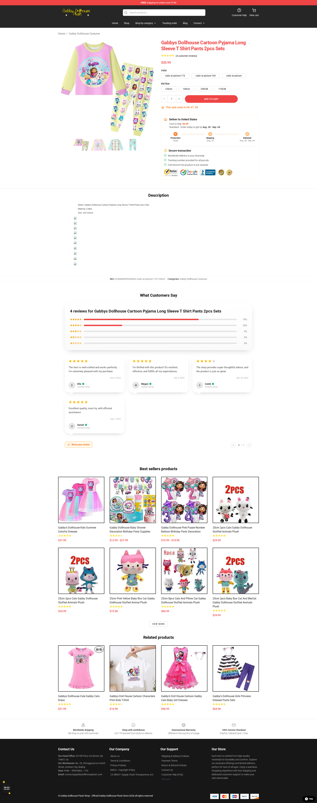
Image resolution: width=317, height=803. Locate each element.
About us (115, 756)
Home (61, 33)
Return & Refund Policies (174, 765)
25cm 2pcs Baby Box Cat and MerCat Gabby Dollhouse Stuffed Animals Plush (234, 602)
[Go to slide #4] (133, 145)
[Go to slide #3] (115, 145)
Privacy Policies (118, 765)
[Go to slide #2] (98, 145)
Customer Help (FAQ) (172, 774)
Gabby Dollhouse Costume (84, 33)
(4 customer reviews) (186, 56)
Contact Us (167, 770)
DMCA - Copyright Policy (122, 770)
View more (158, 624)
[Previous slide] (63, 88)
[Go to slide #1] (81, 145)
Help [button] (311, 799)
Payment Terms (169, 760)
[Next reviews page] (249, 445)
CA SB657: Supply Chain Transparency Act (131, 774)
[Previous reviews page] (233, 445)
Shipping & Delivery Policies (175, 756)
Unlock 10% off (7, 788)
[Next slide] (150, 88)
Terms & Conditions (120, 760)
